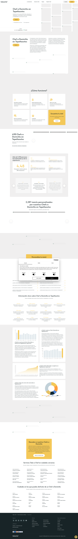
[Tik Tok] (24, 520)
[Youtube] (26, 520)
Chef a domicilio (45, 520)
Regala (43, 1)
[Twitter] (19, 520)
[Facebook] (13, 520)
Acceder (33, 526)
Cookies (44, 524)
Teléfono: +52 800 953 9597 (17, 525)
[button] (33, 141)
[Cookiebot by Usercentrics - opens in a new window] (54, 260)
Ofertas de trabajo (35, 523)
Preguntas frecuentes (35, 524)
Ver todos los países (60, 529)
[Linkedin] (21, 520)
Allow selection (38, 278)
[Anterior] (33, 140)
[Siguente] (64, 186)
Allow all (52, 278)
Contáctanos (45, 526)
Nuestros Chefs (36, 1)
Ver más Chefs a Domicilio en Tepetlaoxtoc (19, 145)
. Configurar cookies (62, 536)
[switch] (34, 274)
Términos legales (46, 521)
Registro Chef (48, 1)
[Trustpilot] (20, 29)
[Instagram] (16, 520)
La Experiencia (29, 1)
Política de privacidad (46, 523)
